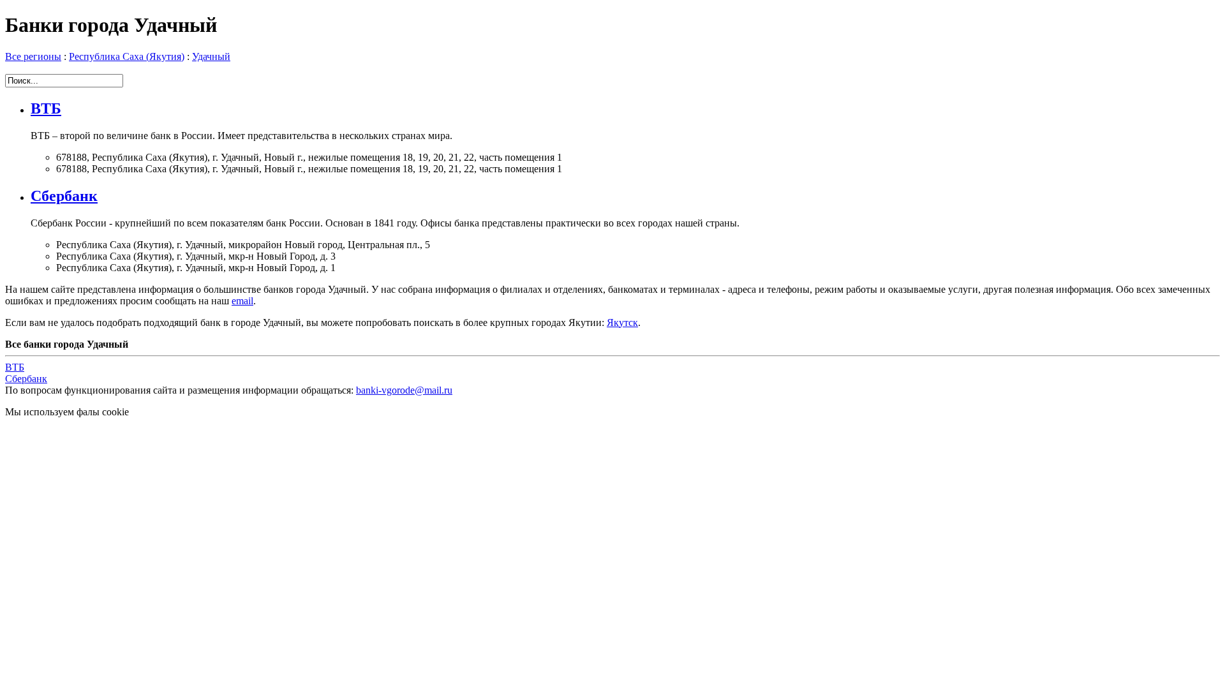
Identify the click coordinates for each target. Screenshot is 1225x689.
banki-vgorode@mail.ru (404, 390)
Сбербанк (64, 196)
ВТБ (46, 108)
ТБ (14, 367)
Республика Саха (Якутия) (126, 56)
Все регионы (33, 56)
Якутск (622, 322)
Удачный (211, 56)
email (242, 300)
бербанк (26, 378)
